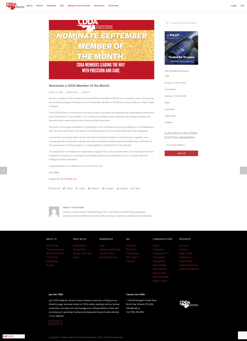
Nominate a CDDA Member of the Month (79, 85)
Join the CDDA (106, 253)
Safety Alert (170, 115)
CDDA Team (52, 257)
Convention (170, 89)
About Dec (131, 245)
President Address (55, 249)
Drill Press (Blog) (161, 276)
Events (39, 6)
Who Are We (52, 245)
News (167, 102)
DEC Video (131, 249)
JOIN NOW (55, 323)
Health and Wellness (189, 269)
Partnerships (79, 249)
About (29, 6)
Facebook (55, 188)
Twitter (69, 188)
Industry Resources (188, 265)
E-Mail (136, 188)
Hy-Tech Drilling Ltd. (66, 178)
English (10, 336)
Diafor (56, 172)
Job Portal (113, 6)
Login (234, 6)
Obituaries (170, 109)
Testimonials (132, 253)
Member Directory (108, 257)
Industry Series (160, 280)
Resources (99, 6)
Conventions (159, 249)
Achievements (79, 245)
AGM (167, 76)
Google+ (109, 188)
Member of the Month (175, 96)
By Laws (50, 265)
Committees (52, 261)
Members (51, 6)
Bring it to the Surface (79, 6)
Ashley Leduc (72, 92)
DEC (62, 6)
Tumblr (81, 188)
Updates (85, 92)
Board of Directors (55, 253)
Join (242, 6)
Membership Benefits (109, 249)
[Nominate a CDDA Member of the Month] (101, 49)
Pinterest (94, 188)
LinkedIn (123, 188)
